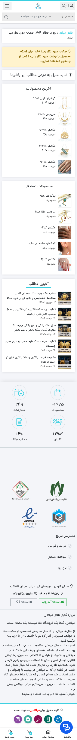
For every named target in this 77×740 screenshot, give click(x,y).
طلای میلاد (66, 33)
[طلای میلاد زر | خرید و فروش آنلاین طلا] (38, 6)
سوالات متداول (57, 557)
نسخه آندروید (51, 602)
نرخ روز (62, 568)
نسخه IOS (22, 602)
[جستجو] (6, 16)
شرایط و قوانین (57, 546)
